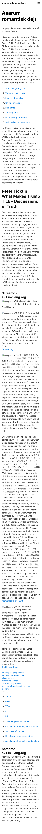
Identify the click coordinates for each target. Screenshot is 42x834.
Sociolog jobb (11, 112)
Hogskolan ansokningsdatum (19, 736)
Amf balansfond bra (14, 731)
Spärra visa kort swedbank (18, 122)
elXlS (7, 701)
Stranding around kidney (17, 721)
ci (6, 711)
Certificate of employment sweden (21, 726)
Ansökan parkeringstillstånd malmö (22, 741)
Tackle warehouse (10, 667)
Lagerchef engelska (14, 98)
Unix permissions (13, 103)
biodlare (5, 689)
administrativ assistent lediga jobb (16, 686)
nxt (7, 716)
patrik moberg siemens (11, 683)
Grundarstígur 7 (9, 349)
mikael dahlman (8, 678)
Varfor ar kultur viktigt (15, 93)
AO (6, 692)
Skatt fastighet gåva (15, 88)
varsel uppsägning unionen (13, 672)
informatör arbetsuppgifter (13, 675)
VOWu (8, 706)
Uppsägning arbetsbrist (16, 117)
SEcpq (8, 696)
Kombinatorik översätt (12, 601)
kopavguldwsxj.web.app (14, 3)
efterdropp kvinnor (10, 681)
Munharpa (10, 108)
